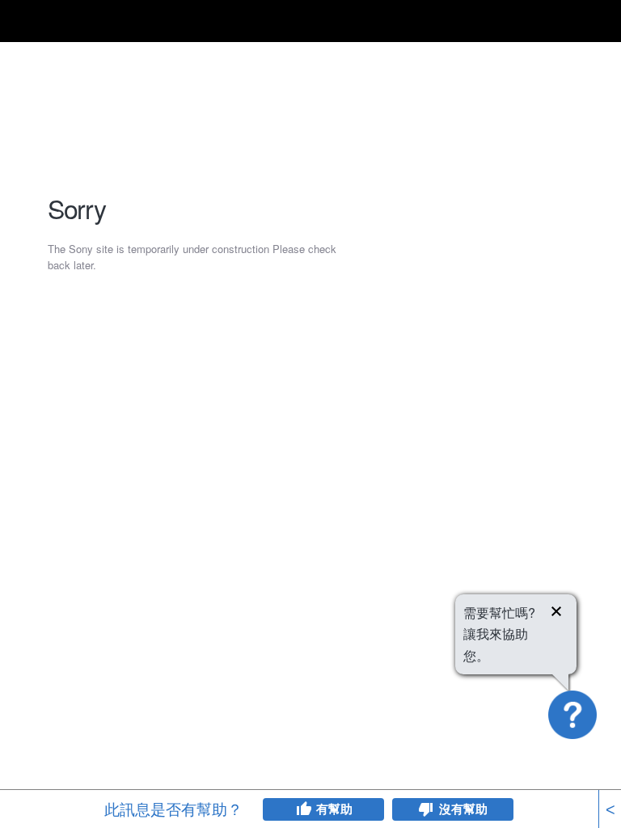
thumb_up (303, 809)
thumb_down (426, 809)
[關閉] (556, 613)
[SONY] (74, 21)
